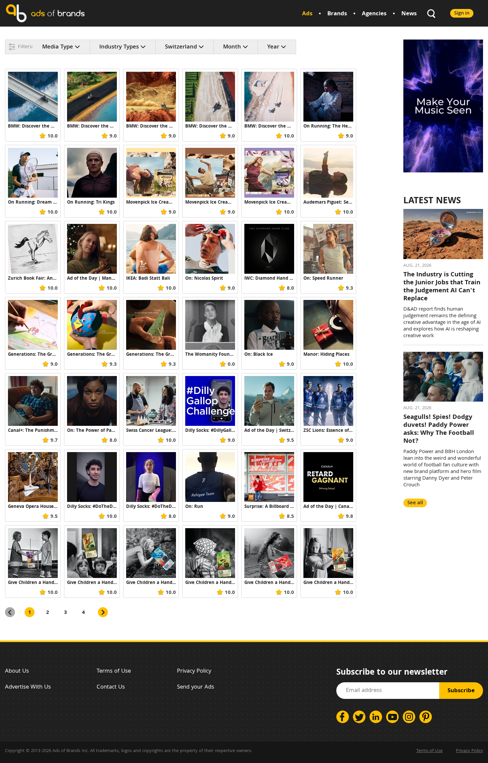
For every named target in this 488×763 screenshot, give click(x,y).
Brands (337, 14)
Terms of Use (114, 671)
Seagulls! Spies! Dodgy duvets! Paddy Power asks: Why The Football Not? (438, 429)
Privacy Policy (194, 671)
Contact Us (111, 687)
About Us (17, 671)
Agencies (374, 14)
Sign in (461, 13)
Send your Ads (195, 687)
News (409, 14)
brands (58, 13)
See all (415, 503)
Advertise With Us (28, 687)
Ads (307, 14)
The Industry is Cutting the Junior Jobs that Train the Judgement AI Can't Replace (441, 287)
